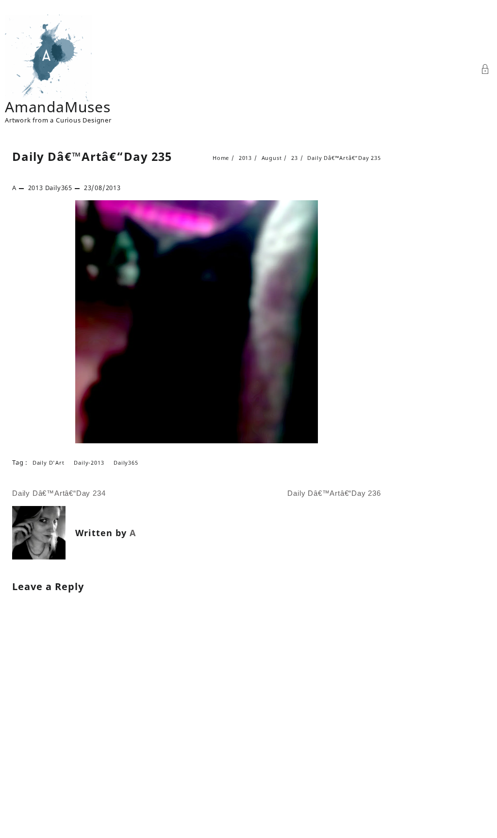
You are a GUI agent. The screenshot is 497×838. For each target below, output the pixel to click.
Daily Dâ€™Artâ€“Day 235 (92, 156)
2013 (35, 187)
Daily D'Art (49, 462)
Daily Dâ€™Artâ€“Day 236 (334, 493)
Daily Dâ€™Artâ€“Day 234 (58, 493)
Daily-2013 (89, 462)
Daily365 (58, 187)
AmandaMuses (58, 107)
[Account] (485, 70)
